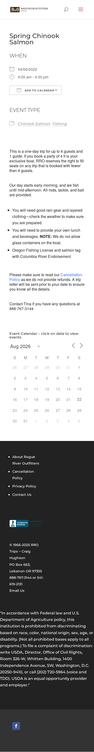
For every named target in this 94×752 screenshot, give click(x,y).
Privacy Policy (24, 486)
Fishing (60, 123)
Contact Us (21, 494)
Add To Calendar (39, 90)
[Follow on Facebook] (16, 726)
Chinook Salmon (34, 123)
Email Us (16, 590)
